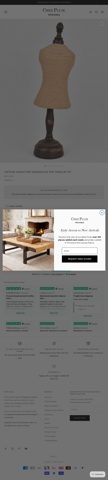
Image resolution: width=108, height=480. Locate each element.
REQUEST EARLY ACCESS (79, 259)
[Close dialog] (102, 212)
